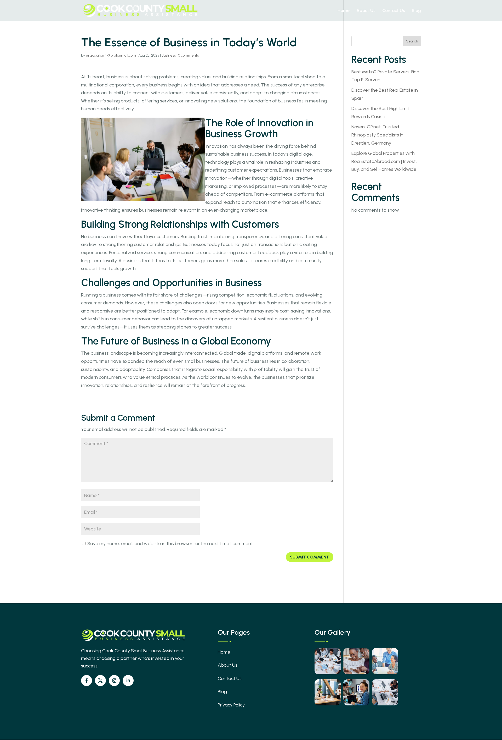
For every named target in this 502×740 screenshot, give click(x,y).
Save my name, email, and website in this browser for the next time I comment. (170, 543)
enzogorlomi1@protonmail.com (111, 55)
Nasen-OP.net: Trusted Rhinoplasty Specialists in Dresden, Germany (377, 135)
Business (169, 55)
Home (344, 11)
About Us (365, 11)
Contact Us (393, 11)
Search (412, 41)
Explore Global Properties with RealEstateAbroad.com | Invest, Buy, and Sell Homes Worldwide (384, 161)
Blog (416, 11)
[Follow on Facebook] (86, 680)
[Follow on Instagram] (114, 680)
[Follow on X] (100, 680)
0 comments (188, 55)
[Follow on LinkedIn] (128, 680)
